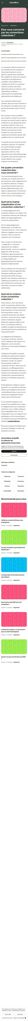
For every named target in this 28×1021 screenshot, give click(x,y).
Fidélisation (7, 481)
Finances (7, 486)
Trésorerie (21, 476)
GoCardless (10, 42)
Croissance (20, 481)
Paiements (7, 476)
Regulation (14, 25)
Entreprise (21, 486)
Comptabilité (7, 491)
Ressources (4, 25)
